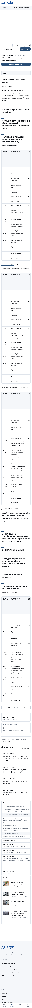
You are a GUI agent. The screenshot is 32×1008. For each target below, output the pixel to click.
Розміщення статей (7, 1002)
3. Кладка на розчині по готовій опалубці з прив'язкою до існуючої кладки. (15, 829)
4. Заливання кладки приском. (12, 833)
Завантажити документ (16, 64)
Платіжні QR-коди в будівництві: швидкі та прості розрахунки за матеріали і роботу (18, 885)
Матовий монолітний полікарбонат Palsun (17, 893)
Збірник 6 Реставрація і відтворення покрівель (15, 794)
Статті (3, 999)
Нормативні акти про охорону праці (11, 972)
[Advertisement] (16, 26)
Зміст (4, 73)
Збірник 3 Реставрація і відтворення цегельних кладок (15, 59)
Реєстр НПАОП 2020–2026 (9, 981)
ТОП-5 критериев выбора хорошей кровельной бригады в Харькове (19, 913)
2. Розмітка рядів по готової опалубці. (14, 806)
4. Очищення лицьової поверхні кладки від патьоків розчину (15, 815)
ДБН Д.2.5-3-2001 (7, 55)
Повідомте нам (5, 741)
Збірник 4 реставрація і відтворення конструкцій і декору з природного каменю (15, 758)
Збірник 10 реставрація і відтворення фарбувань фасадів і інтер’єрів (16, 771)
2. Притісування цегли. (9, 825)
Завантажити (25, 49)
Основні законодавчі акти (9, 966)
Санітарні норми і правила (9, 978)
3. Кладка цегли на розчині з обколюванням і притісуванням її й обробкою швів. (16, 810)
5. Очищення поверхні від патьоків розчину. (16, 836)
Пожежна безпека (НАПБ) (9, 984)
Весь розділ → (26, 748)
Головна (3, 7)
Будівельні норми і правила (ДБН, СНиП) (13, 975)
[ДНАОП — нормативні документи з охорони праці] (7, 2)
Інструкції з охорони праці (9, 969)
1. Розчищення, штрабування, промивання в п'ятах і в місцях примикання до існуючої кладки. (16, 820)
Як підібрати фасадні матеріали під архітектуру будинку (19, 903)
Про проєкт (4, 993)
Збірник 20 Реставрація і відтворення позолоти (16, 782)
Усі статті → (7, 922)
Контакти (4, 996)
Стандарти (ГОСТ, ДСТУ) (8, 963)
